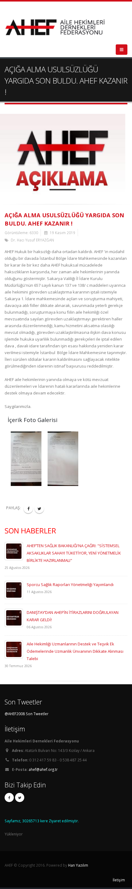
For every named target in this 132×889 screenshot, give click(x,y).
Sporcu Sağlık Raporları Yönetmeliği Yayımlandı (70, 584)
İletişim (119, 879)
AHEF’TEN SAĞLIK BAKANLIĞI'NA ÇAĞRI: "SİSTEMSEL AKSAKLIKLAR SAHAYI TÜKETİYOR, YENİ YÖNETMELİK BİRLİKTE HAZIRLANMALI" (74, 553)
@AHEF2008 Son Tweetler (27, 713)
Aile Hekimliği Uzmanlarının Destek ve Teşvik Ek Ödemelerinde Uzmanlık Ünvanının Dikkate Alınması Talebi (75, 651)
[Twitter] (19, 797)
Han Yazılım (78, 865)
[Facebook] (9, 797)
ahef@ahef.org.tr (43, 769)
